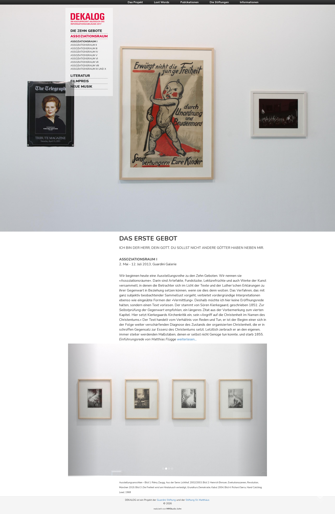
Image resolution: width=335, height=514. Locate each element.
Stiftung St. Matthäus (197, 500)
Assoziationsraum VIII (84, 65)
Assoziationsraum (89, 36)
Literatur (80, 75)
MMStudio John (173, 508)
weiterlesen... (187, 339)
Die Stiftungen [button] (219, 2)
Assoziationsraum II (83, 45)
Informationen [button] (249, 2)
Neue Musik (81, 86)
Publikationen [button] (189, 2)
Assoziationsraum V (83, 55)
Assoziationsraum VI (84, 58)
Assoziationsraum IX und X (88, 69)
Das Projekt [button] (135, 2)
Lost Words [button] (161, 2)
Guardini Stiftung (166, 500)
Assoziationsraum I (83, 41)
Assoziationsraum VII (84, 62)
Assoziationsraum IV (84, 51)
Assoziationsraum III (83, 48)
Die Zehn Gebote (86, 30)
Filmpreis (79, 81)
